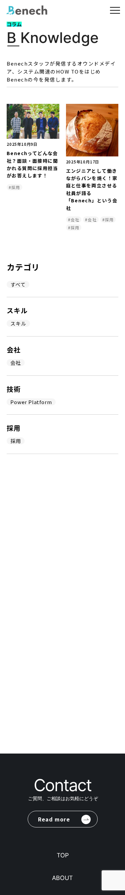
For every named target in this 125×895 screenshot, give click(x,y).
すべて (17, 284)
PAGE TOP (115, 790)
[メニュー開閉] (115, 9)
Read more (54, 819)
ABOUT (62, 877)
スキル (18, 323)
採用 (15, 440)
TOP (63, 855)
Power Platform (31, 401)
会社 (15, 362)
